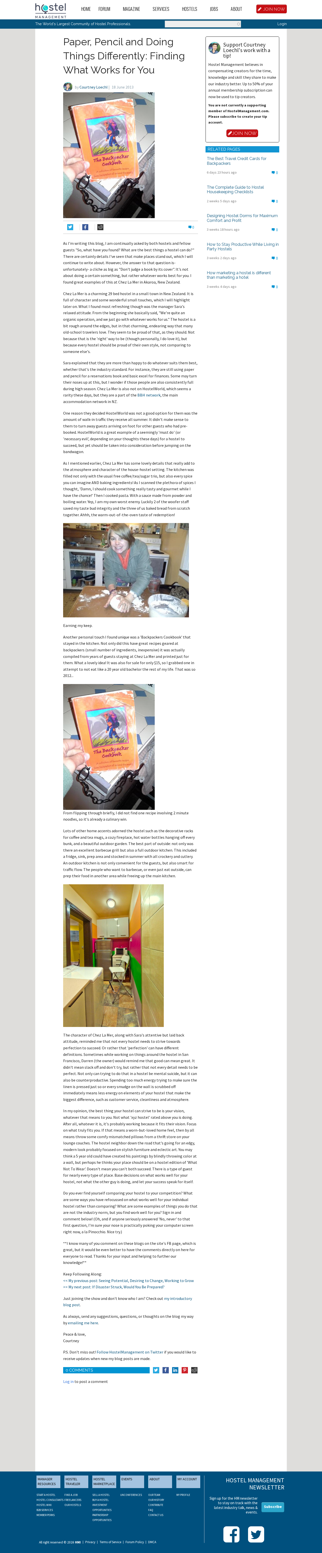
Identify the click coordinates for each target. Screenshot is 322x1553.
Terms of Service (110, 1542)
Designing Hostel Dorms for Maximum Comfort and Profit (242, 218)
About (236, 9)
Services (161, 9)
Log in (68, 1381)
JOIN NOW (274, 9)
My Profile (183, 1495)
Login (282, 24)
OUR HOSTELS (72, 1505)
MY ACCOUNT (187, 1479)
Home (86, 9)
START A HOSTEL (45, 1495)
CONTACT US (155, 1515)
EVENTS (127, 1479)
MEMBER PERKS (45, 1515)
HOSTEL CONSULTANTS (49, 1500)
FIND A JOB (70, 1495)
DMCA (152, 1542)
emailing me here (83, 1322)
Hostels (189, 9)
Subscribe (273, 1506)
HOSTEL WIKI (44, 1505)
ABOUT (154, 1479)
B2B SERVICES (44, 1510)
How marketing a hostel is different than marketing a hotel (239, 275)
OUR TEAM (154, 1495)
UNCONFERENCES (131, 1495)
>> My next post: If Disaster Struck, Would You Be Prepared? (114, 1286)
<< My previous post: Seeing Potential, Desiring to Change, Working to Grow (128, 1280)
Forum (104, 9)
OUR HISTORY (156, 1500)
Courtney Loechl (93, 87)
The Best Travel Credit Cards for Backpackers (236, 161)
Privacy (90, 1542)
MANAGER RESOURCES (47, 1481)
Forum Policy (135, 1542)
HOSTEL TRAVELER (73, 1481)
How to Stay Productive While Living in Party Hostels (243, 246)
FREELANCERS (72, 1500)
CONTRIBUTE (155, 1505)
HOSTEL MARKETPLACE (104, 1481)
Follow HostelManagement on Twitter (130, 1352)
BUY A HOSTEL (100, 1500)
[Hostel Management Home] (50, 10)
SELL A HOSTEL (101, 1495)
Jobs (214, 9)
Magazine (131, 9)
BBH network (148, 394)
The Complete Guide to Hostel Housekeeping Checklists (235, 189)
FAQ (150, 1510)
